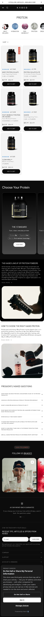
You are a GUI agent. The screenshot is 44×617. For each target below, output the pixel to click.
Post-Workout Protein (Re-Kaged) (11, 116)
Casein (26, 115)
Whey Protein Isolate (10, 72)
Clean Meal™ (7, 159)
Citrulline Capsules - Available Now (22, 2)
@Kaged (28, 453)
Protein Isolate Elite (32, 72)
